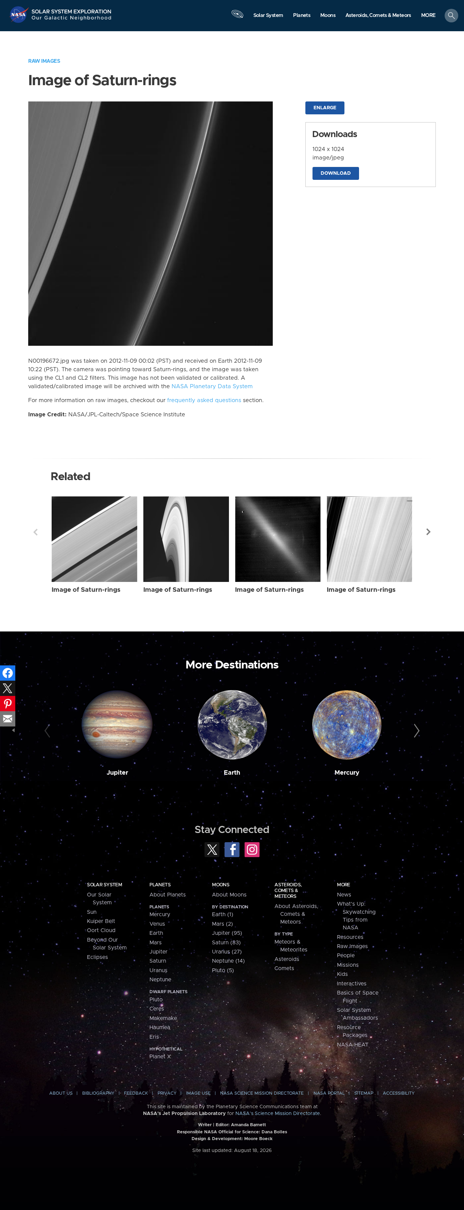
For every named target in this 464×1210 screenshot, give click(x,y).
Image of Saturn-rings (86, 590)
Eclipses (97, 957)
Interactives (352, 983)
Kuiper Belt (101, 921)
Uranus (158, 970)
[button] (428, 16)
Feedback (136, 1093)
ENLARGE (325, 108)
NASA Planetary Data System (212, 386)
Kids (342, 974)
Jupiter (117, 773)
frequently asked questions (204, 400)
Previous (35, 532)
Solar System (104, 885)
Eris (154, 1037)
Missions (348, 965)
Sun (91, 912)
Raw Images (44, 61)
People (346, 955)
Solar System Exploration (71, 10)
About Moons (229, 894)
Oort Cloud (101, 930)
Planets (160, 885)
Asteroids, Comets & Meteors (288, 891)
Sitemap (363, 1093)
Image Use (198, 1093)
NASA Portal (329, 1093)
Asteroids (286, 959)
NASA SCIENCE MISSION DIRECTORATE (262, 1093)
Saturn (157, 961)
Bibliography (98, 1093)
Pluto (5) (223, 970)
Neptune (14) (228, 961)
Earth (232, 773)
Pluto (156, 999)
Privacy (167, 1093)
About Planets (167, 894)
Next (429, 532)
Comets (284, 968)
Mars (155, 942)
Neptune (160, 979)
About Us (61, 1093)
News (344, 894)
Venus (157, 924)
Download (336, 173)
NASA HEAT (353, 1044)
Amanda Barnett (248, 1125)
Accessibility (399, 1093)
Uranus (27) (227, 951)
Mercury (347, 773)
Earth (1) (222, 914)
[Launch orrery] (237, 17)
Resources (350, 937)
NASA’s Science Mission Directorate (277, 1113)
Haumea (159, 1027)
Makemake (163, 1018)
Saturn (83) (226, 942)
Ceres (156, 1009)
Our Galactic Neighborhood (71, 19)
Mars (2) (222, 924)
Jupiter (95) (227, 933)
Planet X (160, 1056)
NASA (19, 14)
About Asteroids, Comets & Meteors (296, 914)
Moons (220, 885)
